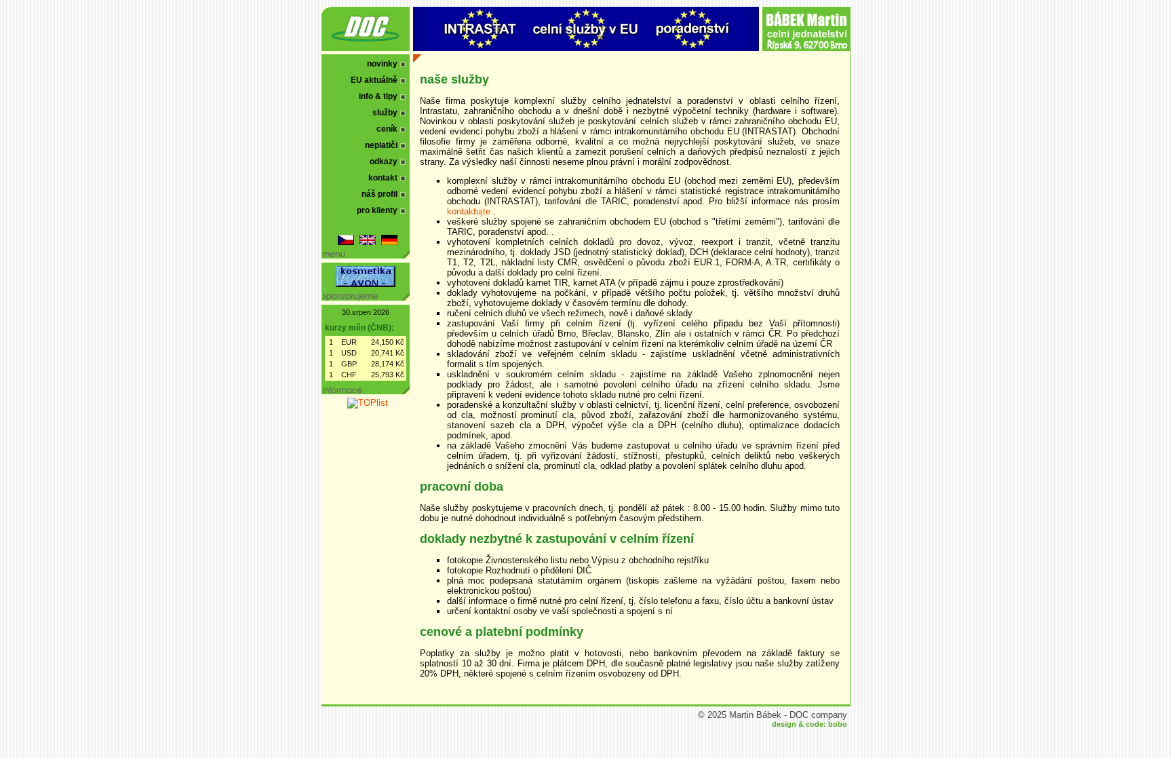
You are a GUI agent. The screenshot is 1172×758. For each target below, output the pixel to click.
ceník (386, 129)
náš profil (379, 194)
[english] (367, 242)
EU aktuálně (374, 80)
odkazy (383, 161)
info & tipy (378, 96)
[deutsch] (389, 242)
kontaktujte (470, 211)
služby (384, 112)
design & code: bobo (809, 724)
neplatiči (381, 145)
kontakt (382, 178)
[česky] (346, 242)
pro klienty (377, 210)
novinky (382, 64)
